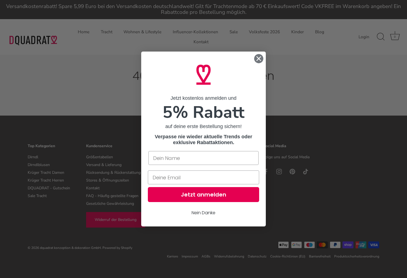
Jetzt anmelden (203, 194)
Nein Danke (203, 213)
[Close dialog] (259, 58)
